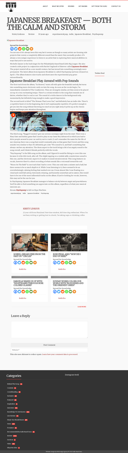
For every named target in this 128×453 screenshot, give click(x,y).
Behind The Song (13, 384)
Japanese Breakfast (83, 34)
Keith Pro (22, 269)
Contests (10, 388)
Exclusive (10, 396)
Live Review (11, 416)
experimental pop (60, 34)
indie (71, 34)
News (9, 424)
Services (10, 440)
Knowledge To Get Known (16, 412)
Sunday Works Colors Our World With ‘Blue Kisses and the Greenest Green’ (68, 283)
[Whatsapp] (23, 49)
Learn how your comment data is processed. (60, 354)
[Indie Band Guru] (14, 6)
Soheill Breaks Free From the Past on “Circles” (29, 255)
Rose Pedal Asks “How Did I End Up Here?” (67, 255)
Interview (10, 408)
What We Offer (12, 448)
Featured (10, 400)
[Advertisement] (108, 53)
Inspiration (11, 404)
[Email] (27, 49)
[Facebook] (12, 49)
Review (31, 34)
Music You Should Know (15, 420)
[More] (31, 49)
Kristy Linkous (18, 34)
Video (9, 444)
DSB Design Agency (62, 451)
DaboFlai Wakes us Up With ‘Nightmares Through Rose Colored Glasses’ (28, 283)
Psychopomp (97, 34)
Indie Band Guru (77, 451)
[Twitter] (16, 49)
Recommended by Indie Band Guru (19, 432)
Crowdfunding (12, 392)
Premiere (10, 428)
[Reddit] (20, 49)
